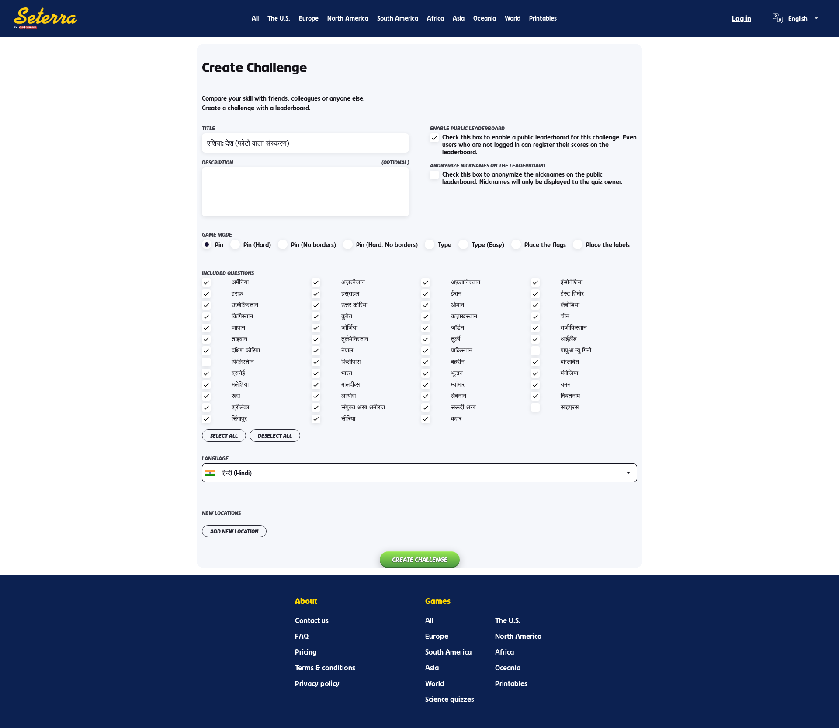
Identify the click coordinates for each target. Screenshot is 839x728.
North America (347, 18)
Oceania (484, 18)
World (512, 18)
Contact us (312, 620)
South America (397, 18)
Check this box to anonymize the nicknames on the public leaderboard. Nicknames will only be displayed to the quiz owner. (532, 178)
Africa (435, 18)
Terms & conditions (325, 667)
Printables (543, 18)
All (255, 18)
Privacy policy (317, 683)
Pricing (305, 652)
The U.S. (278, 18)
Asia (459, 18)
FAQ (302, 636)
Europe (309, 18)
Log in (741, 18)
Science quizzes (449, 699)
